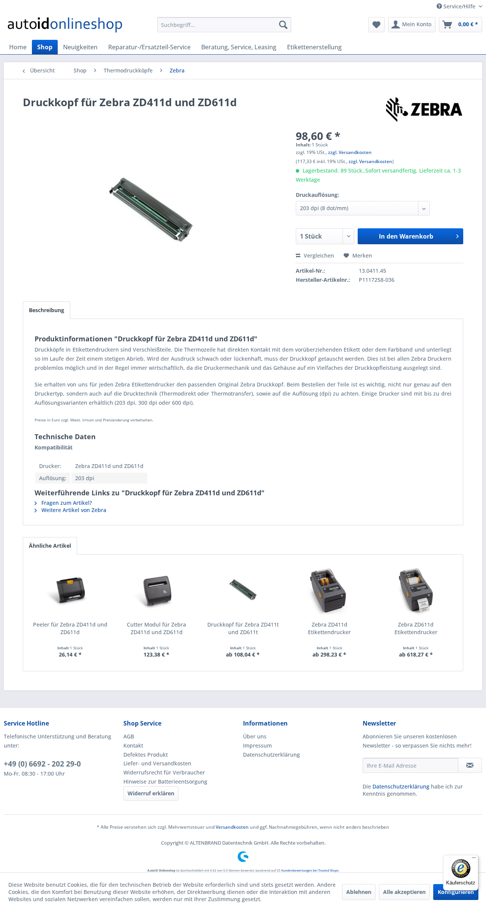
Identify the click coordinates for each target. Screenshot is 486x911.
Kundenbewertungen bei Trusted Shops (310, 870)
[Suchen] (283, 24)
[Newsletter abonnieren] (470, 765)
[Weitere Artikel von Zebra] (424, 109)
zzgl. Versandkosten (350, 152)
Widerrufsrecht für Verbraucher (164, 772)
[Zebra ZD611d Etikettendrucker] (415, 590)
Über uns (255, 736)
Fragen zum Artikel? (66, 502)
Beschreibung (46, 310)
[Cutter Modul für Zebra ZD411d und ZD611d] (156, 590)
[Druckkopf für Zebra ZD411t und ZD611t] (243, 590)
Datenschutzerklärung (271, 754)
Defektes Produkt (145, 754)
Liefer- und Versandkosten (157, 763)
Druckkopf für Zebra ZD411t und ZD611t (243, 628)
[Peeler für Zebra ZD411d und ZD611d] (70, 590)
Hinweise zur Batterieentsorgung (165, 781)
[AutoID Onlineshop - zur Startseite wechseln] (65, 26)
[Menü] (473, 859)
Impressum (257, 745)
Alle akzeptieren (404, 891)
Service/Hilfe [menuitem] (459, 6)
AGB (128, 736)
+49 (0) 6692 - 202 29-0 (42, 764)
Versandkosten (232, 827)
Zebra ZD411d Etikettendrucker (329, 628)
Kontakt (133, 745)
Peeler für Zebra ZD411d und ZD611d (70, 628)
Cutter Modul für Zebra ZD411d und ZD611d (156, 628)
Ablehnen (358, 891)
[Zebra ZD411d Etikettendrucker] (329, 590)
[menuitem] (224, 24)
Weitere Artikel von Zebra (73, 510)
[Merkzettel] (376, 24)
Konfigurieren (456, 891)
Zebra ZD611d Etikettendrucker (415, 628)
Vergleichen (318, 255)
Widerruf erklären (151, 793)
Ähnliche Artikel (50, 545)
